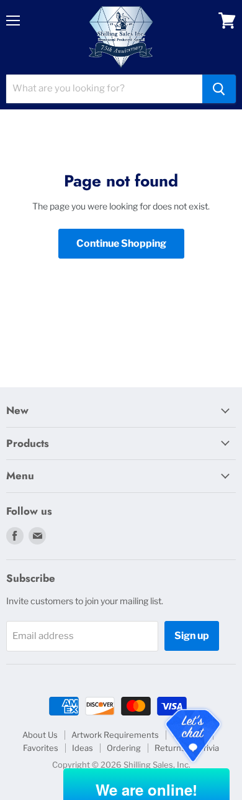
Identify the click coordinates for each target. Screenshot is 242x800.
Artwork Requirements (115, 735)
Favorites (40, 748)
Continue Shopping (121, 243)
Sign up (191, 635)
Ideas (82, 748)
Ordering (124, 748)
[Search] (219, 89)
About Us (40, 735)
